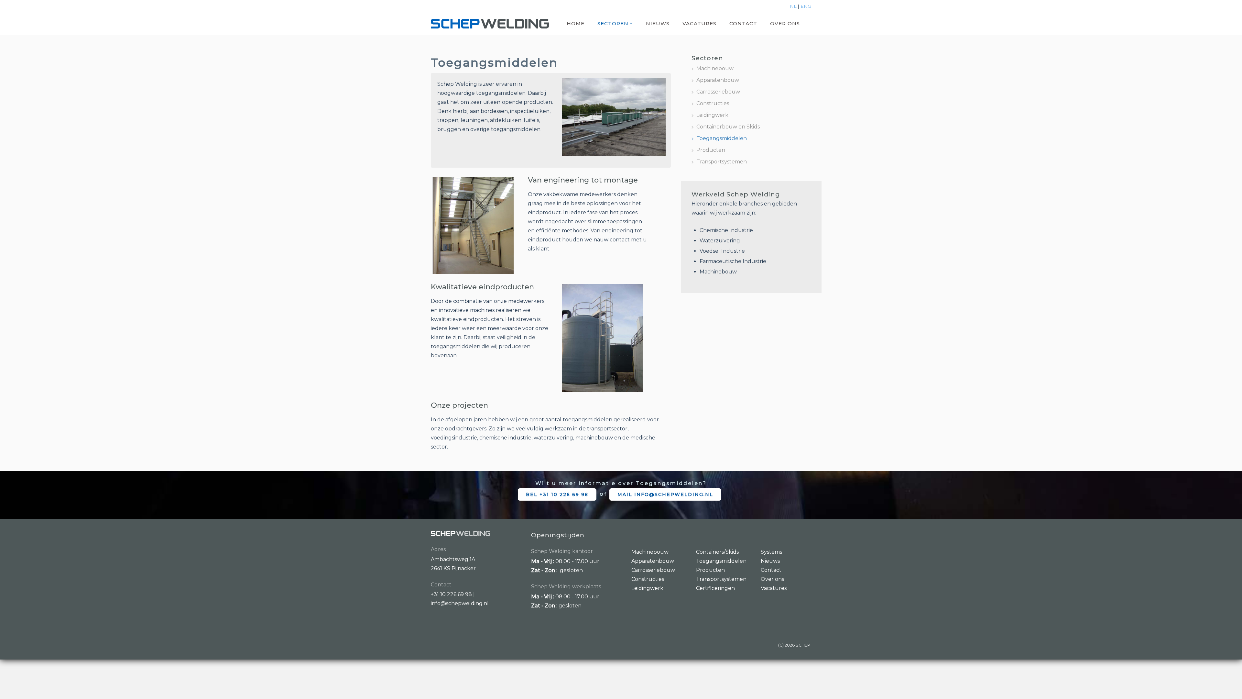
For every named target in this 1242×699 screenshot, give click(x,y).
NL (793, 6)
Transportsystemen (721, 162)
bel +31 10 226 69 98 (557, 494)
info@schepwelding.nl (460, 603)
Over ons (785, 23)
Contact (743, 23)
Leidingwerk (712, 115)
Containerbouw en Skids (728, 127)
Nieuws (658, 23)
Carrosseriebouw (718, 92)
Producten (710, 150)
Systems (771, 552)
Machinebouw (715, 68)
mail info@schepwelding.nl (665, 494)
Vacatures (699, 23)
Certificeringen (715, 588)
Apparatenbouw (717, 80)
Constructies (712, 103)
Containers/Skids (717, 552)
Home (575, 23)
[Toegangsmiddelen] (614, 117)
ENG (806, 6)
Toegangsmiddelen (721, 138)
